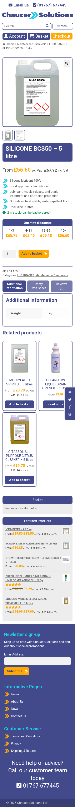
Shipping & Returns (23, 751)
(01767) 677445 (51, 5)
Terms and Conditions (26, 736)
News (15, 709)
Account (16, 36)
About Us (17, 702)
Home (10, 44)
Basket (41, 36)
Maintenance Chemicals (31, 44)
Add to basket (31, 253)
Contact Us (18, 716)
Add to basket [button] (19, 404)
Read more (56, 404)
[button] (67, 63)
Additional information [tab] (14, 286)
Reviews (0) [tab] (61, 286)
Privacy (16, 743)
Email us (20, 5)
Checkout (61, 36)
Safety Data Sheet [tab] (38, 286)
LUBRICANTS (57, 44)
